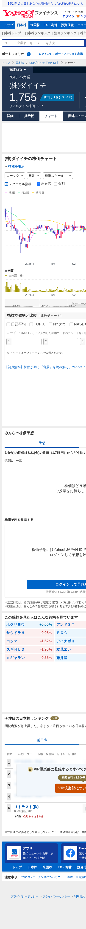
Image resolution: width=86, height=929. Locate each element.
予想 (42, 443)
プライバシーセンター (56, 896)
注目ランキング (65, 33)
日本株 (22, 25)
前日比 (42, 740)
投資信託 (67, 25)
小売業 (24, 77)
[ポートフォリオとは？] (28, 54)
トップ (8, 25)
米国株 (35, 25)
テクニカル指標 (20, 184)
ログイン (69, 16)
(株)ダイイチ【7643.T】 (44, 62)
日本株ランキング (37, 33)
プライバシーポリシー (24, 896)
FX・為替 (50, 25)
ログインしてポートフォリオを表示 (61, 53)
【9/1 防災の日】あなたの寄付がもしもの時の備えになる (44, 3)
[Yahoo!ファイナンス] (31, 11)
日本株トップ (11, 33)
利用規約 (79, 896)
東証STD (15, 70)
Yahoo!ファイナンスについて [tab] (39, 877)
